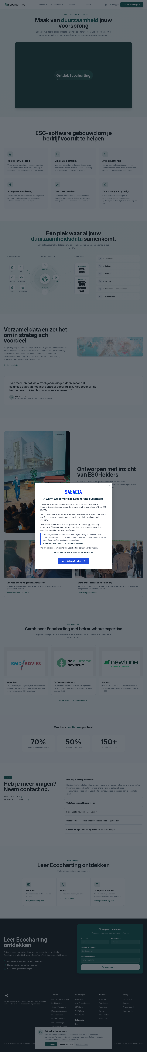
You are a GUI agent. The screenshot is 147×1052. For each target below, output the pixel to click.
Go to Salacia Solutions (72, 561)
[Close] (109, 486)
